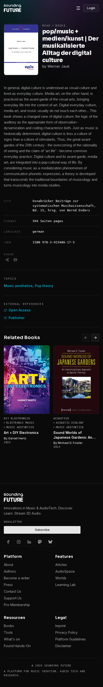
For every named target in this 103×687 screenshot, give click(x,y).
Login (91, 8)
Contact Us (12, 591)
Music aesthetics (18, 286)
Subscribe (42, 530)
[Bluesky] (50, 542)
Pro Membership (17, 605)
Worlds (60, 578)
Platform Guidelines (70, 639)
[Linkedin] (29, 542)
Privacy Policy (66, 632)
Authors (10, 571)
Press (8, 585)
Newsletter (13, 521)
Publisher (16, 318)
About (8, 565)
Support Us (13, 598)
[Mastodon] (39, 542)
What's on (12, 639)
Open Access (20, 310)
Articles (61, 565)
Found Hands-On (17, 646)
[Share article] (7, 259)
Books (9, 626)
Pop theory (44, 286)
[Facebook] (8, 542)
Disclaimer (63, 646)
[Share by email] (15, 259)
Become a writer (17, 578)
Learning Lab (65, 585)
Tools (8, 632)
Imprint (60, 626)
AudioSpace (65, 571)
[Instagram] (18, 542)
